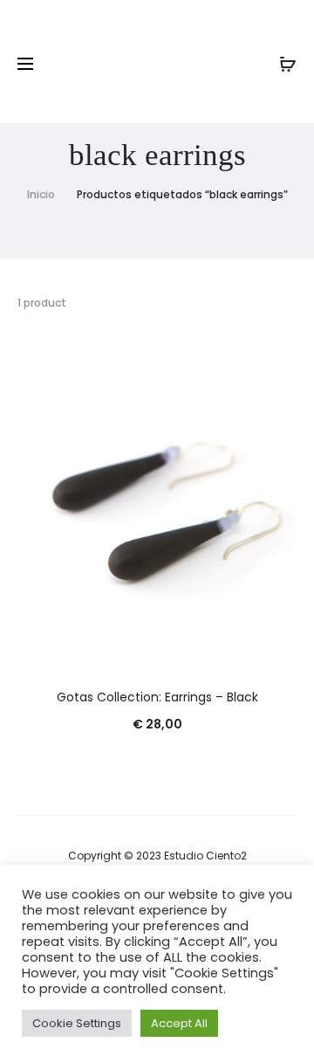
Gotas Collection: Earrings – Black (157, 697)
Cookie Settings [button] (76, 1023)
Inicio (41, 194)
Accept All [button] (179, 1023)
